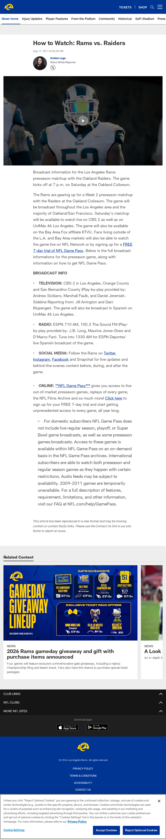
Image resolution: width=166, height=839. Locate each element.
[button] (83, 121)
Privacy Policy (83, 768)
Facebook (60, 359)
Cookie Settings (14, 830)
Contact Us (83, 789)
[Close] (159, 801)
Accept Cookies (106, 830)
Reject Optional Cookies (141, 830)
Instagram (41, 359)
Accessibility (83, 782)
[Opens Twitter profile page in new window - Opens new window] (53, 67)
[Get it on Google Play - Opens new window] (97, 729)
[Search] (152, 7)
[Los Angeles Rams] (83, 747)
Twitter (109, 353)
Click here (113, 398)
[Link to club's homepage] (8, 5)
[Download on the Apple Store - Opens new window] (67, 728)
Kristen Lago (58, 58)
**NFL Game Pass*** (72, 385)
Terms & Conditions (83, 775)
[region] (83, 816)
